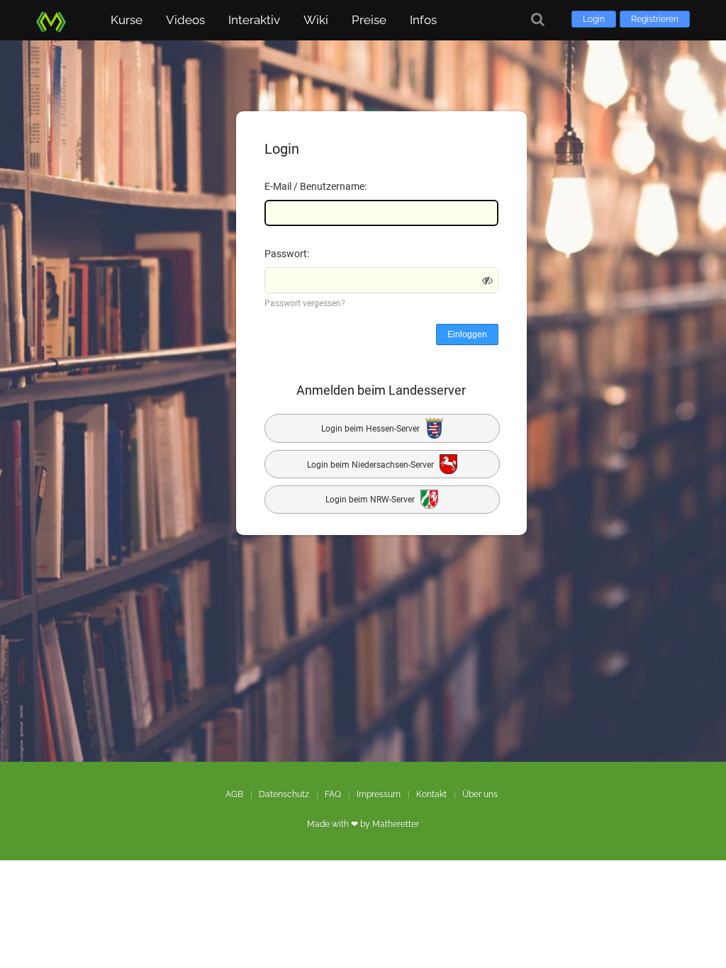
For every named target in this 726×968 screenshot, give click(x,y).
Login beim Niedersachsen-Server (371, 464)
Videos (185, 20)
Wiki (315, 20)
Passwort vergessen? (304, 303)
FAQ (333, 794)
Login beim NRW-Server (371, 500)
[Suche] (537, 19)
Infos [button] (423, 20)
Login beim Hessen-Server (371, 429)
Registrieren (654, 19)
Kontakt (431, 794)
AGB (234, 794)
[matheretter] (54, 19)
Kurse (127, 20)
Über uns (480, 794)
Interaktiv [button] (254, 20)
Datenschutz (284, 794)
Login (594, 19)
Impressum (379, 794)
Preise (369, 20)
